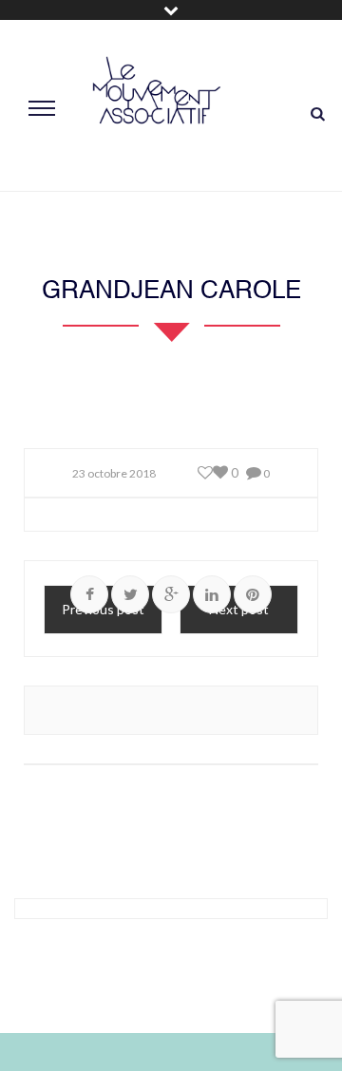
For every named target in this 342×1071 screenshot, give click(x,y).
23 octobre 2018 (114, 473)
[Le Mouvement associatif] (157, 106)
